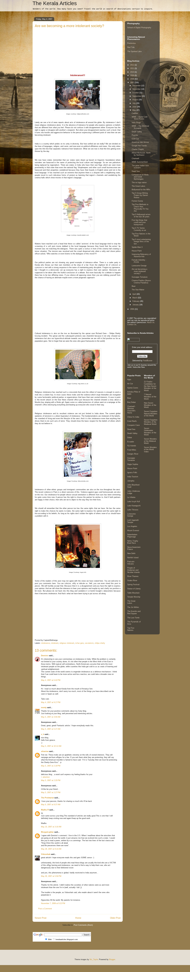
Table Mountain (133, 593)
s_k (42, 734)
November (136, 89)
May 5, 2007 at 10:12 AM (51, 746)
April (134, 294)
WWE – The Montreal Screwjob (140, 127)
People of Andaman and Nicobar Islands (133, 570)
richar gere (79, 643)
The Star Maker (138, 290)
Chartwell (135, 158)
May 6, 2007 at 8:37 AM (50, 804)
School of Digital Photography (139, 28)
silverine (44, 751)
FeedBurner (147, 361)
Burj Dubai (131, 402)
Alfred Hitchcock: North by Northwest (141, 154)
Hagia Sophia (132, 464)
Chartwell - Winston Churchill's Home (131, 409)
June (134, 107)
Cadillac (135, 113)
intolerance (45, 643)
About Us (150, 322)
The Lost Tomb (133, 618)
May (134, 110)
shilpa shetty (100, 643)
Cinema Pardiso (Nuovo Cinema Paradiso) (141, 281)
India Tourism (132, 477)
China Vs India (133, 417)
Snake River (132, 580)
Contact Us (131, 324)
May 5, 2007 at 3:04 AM (50, 717)
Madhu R (45, 810)
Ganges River (132, 454)
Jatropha (130, 481)
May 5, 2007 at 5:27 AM (50, 729)
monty (43, 707)
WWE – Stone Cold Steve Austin (139, 118)
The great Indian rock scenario (140, 166)
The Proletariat (47, 798)
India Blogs (136, 122)
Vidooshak (45, 854)
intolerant (54, 643)
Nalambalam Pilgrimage (132, 535)
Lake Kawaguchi (133, 506)
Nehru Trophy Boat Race (132, 542)
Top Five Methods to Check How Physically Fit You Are (140, 207)
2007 (132, 82)
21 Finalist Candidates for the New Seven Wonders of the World (150, 386)
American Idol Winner (140, 142)
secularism (89, 643)
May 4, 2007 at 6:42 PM (50, 680)
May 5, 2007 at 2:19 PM (50, 766)
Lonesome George (139, 266)
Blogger (112, 959)
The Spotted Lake (134, 51)
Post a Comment (45, 909)
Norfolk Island (132, 558)
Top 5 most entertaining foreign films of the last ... (141, 241)
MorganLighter (47, 832)
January (135, 305)
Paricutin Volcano (130, 563)
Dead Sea (136, 171)
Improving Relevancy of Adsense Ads (141, 255)
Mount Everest (133, 530)
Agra (129, 379)
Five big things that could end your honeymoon (139, 222)
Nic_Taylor (94, 959)
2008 (132, 79)
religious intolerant (67, 643)
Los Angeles (132, 526)
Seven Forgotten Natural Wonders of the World (150, 413)
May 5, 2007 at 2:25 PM (50, 780)
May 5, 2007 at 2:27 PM (50, 792)
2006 (132, 309)
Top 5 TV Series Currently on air (139, 229)
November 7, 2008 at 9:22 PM (53, 903)
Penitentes (131, 43)
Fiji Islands (131, 446)
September (137, 96)
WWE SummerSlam (140, 162)
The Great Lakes (138, 186)
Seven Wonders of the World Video (150, 449)
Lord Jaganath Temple (133, 521)
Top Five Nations (130, 629)
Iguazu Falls (132, 472)
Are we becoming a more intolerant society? (139, 271)
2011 (132, 68)
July (134, 103)
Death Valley (137, 132)
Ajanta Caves (132, 388)
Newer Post (40, 918)
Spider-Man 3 (137, 247)
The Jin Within (133, 607)
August (135, 100)
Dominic (44, 656)
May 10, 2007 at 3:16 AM (51, 827)
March (135, 298)
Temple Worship (133, 597)
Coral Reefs (132, 421)
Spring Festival (133, 584)
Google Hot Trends (139, 146)
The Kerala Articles (55, 3)
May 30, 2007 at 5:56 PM (51, 876)
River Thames (133, 576)
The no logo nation (139, 182)
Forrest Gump (137, 201)
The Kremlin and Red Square (133, 612)
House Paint (137, 251)
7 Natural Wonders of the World (150, 396)
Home (78, 918)
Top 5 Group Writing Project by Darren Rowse (140, 195)
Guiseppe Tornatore (139, 277)
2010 (132, 72)
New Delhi (131, 553)
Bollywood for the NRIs (141, 190)
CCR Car (135, 139)
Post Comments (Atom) (83, 925)
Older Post (115, 918)
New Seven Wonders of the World (150, 405)
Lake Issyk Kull (133, 501)
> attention (45, 777)
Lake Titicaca (132, 510)
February (136, 301)
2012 (132, 65)
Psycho (135, 135)
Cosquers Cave (133, 425)
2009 (132, 75)
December (136, 86)
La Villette (131, 497)
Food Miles (131, 450)
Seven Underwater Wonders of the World (150, 431)
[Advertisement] (77, 49)
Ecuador (130, 442)
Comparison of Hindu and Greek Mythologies (140, 177)
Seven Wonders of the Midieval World (150, 441)
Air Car (130, 384)
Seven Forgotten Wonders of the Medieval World (150, 422)
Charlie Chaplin (138, 149)
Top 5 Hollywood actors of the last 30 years (141, 215)
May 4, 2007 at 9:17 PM (50, 702)
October (135, 93)
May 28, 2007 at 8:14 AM (51, 849)
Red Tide (131, 47)
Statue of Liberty (134, 589)
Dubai (129, 437)
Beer (133, 286)
